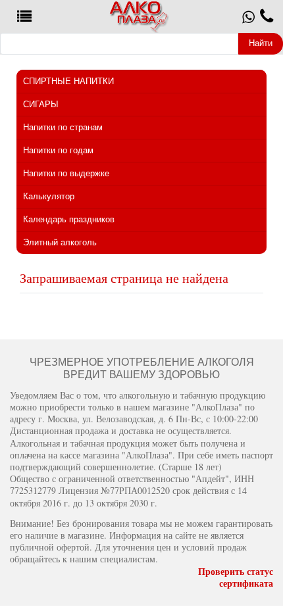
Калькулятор (48, 196)
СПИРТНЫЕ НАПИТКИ (68, 81)
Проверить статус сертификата (235, 577)
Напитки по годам (58, 150)
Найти (260, 43)
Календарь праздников (69, 219)
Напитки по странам (63, 127)
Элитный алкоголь (60, 242)
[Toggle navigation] (24, 17)
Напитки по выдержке (66, 173)
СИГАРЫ (41, 104)
